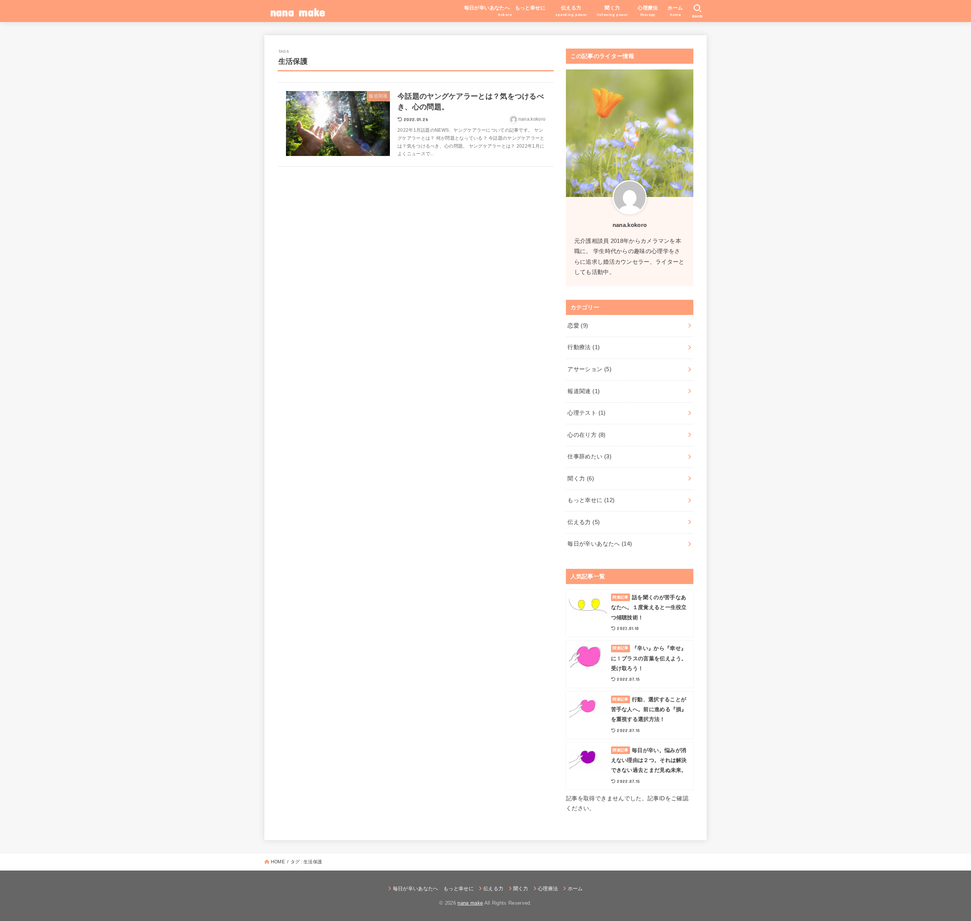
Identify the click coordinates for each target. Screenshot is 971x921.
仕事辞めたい (589, 456)
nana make (297, 12)
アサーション (589, 369)
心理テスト (586, 413)
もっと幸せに (590, 500)
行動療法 (583, 347)
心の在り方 (586, 435)
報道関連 (583, 391)
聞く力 (580, 478)
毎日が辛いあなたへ (599, 544)
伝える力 (583, 522)
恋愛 (577, 326)
